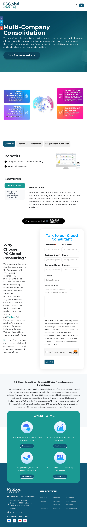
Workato (11, 317)
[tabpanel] (55, 198)
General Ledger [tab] (14, 185)
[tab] (9, 144)
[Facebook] (9, 520)
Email (1, 28)
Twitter (1, 21)
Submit (49, 362)
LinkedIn (1, 24)
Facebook (1, 18)
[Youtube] (20, 520)
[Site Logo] (11, 5)
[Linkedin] (14, 520)
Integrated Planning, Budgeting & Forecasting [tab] (12, 194)
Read (5, 340)
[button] (76, 5)
